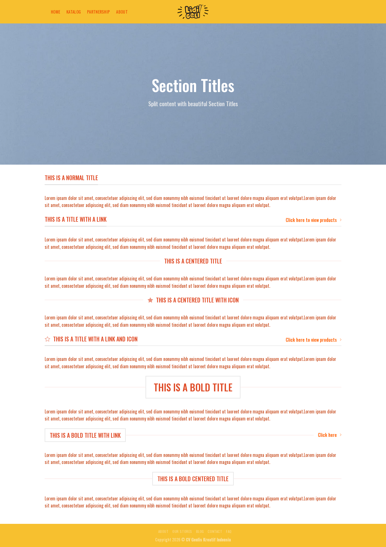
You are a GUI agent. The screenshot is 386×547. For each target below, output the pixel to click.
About (121, 12)
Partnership (98, 12)
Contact (215, 531)
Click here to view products (311, 220)
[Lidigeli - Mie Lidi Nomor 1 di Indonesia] (193, 11)
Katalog (73, 12)
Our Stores (182, 531)
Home (55, 12)
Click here (327, 435)
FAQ (229, 531)
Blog (200, 531)
